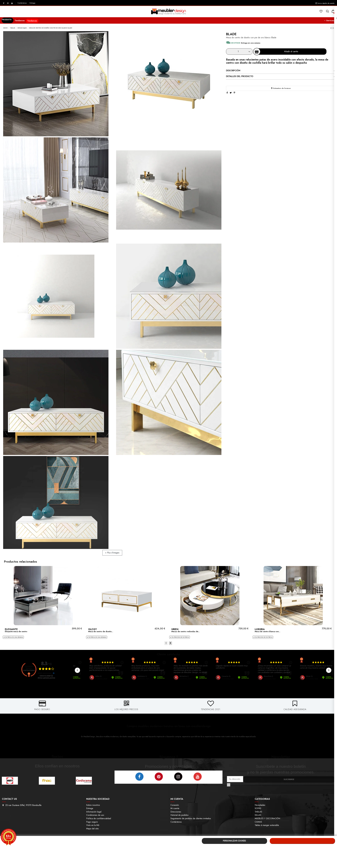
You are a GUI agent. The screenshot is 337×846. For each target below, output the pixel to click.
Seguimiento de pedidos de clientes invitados (190, 818)
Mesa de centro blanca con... (267, 631)
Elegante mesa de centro (16, 631)
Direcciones (175, 812)
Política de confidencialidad (98, 818)
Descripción (233, 70)
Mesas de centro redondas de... (185, 631)
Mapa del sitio (92, 828)
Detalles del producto (239, 76)
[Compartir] (227, 92)
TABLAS (258, 812)
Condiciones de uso (95, 815)
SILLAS (258, 815)
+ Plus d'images (112, 552)
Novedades (260, 805)
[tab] (281, 71)
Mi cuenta (174, 808)
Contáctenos (22, 3)
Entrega (32, 3)
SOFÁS (258, 808)
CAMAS (258, 822)
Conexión (174, 805)
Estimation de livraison (282, 88)
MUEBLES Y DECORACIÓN (267, 818)
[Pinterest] (234, 92)
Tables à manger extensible (267, 825)
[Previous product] (331, 28)
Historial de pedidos (179, 815)
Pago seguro (92, 822)
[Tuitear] (231, 92)
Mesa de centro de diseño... (100, 631)
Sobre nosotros (93, 805)
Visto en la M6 (92, 825)
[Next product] (333, 28)
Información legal (93, 812)
